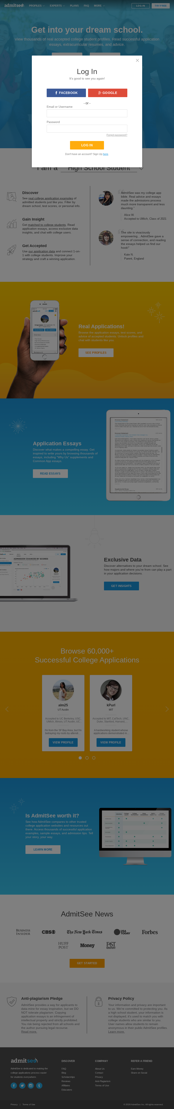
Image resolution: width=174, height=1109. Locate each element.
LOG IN (87, 145)
